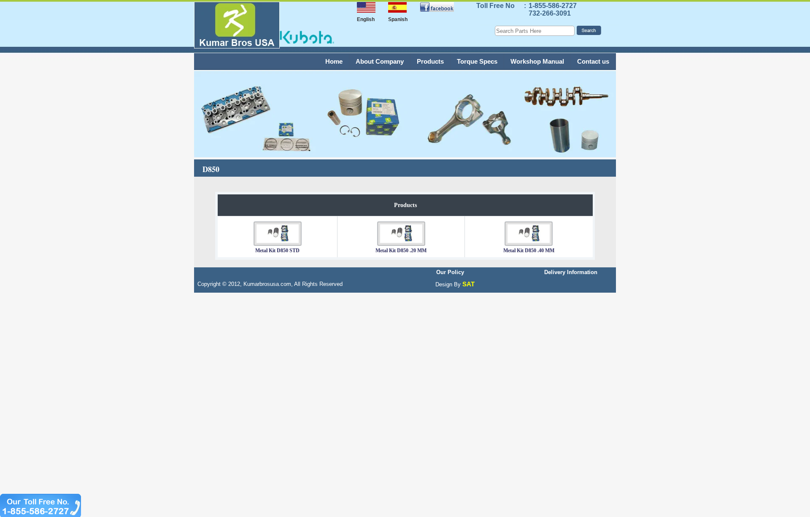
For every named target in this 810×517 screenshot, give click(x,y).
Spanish (398, 19)
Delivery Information (570, 272)
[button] (318, 14)
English (366, 19)
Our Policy (450, 272)
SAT (468, 284)
